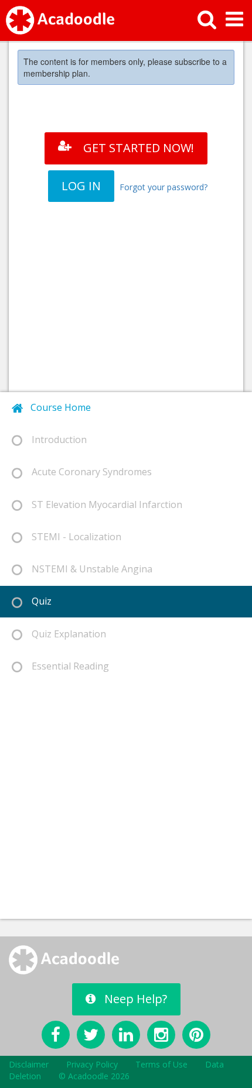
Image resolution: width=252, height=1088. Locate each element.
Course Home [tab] (57, 407)
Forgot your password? (163, 187)
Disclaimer (29, 1064)
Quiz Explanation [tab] (64, 633)
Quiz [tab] (37, 601)
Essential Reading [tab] (65, 666)
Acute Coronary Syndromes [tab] (87, 471)
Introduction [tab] (54, 439)
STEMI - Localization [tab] (71, 536)
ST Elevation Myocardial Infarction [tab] (102, 504)
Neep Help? (135, 999)
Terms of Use (161, 1064)
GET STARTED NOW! (138, 148)
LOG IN (81, 186)
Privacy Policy (92, 1064)
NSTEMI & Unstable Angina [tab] (87, 568)
